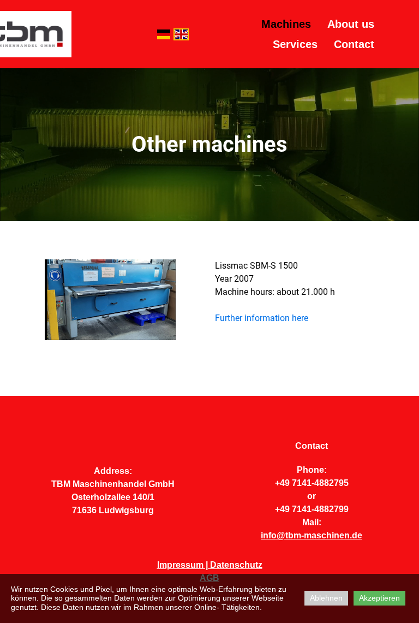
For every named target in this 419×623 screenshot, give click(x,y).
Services (295, 44)
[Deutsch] (163, 34)
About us (350, 24)
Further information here (261, 318)
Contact (354, 44)
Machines (286, 24)
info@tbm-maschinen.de (311, 535)
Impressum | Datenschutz (209, 564)
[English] (181, 34)
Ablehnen (326, 598)
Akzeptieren (379, 598)
